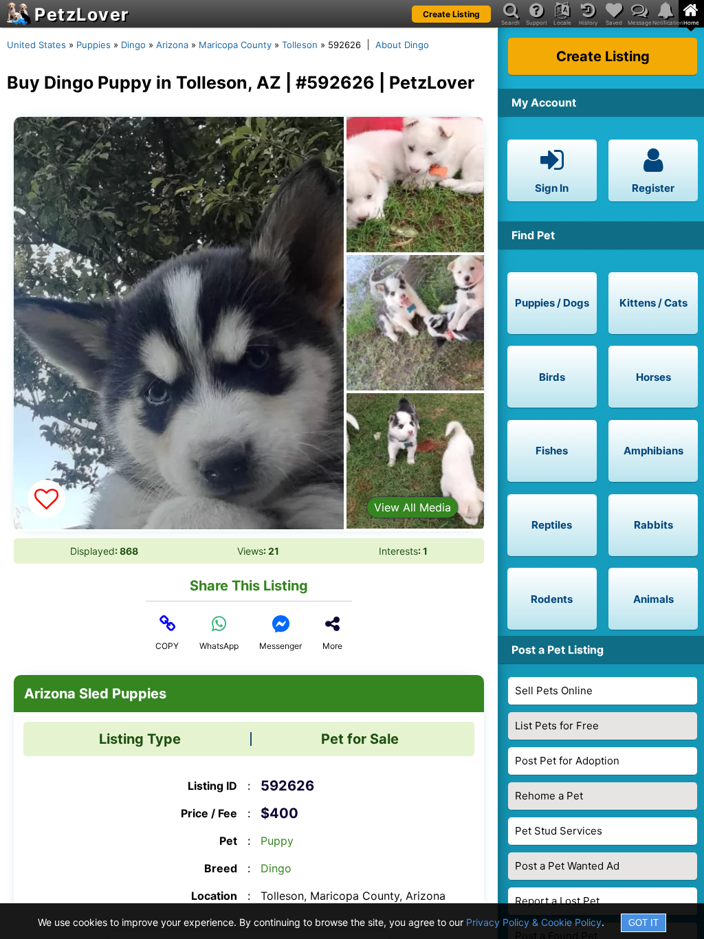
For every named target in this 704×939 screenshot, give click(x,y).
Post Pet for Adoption (567, 760)
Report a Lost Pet (557, 900)
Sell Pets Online (554, 690)
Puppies (93, 44)
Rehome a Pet (549, 795)
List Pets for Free (557, 725)
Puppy (277, 841)
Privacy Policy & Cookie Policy (534, 922)
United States (36, 44)
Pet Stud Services (558, 830)
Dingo (133, 44)
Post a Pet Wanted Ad (567, 865)
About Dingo (402, 44)
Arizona (172, 44)
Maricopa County (235, 44)
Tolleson (300, 44)
